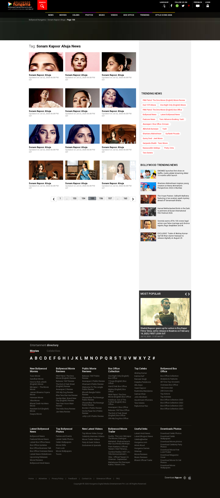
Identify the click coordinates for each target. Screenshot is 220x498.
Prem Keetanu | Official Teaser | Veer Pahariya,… (118, 447)
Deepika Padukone (142, 382)
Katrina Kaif (139, 376)
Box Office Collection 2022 (171, 403)
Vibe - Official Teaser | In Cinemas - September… (118, 458)
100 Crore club (166, 388)
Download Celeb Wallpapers (167, 437)
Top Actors (165, 394)
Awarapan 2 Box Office (118, 407)
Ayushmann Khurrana (143, 400)
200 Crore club (166, 391)
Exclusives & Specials (91, 445)
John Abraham (140, 397)
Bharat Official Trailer (143, 460)
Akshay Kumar (140, 373)
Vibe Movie (35, 400)
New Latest (92, 428)
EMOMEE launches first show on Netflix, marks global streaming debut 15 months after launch (173, 173)
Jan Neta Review (63, 412)
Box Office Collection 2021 (171, 406)
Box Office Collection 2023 (171, 400)
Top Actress (165, 397)
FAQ (118, 478)
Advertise (43, 478)
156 (101, 198)
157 (110, 198)
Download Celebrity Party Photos (171, 445)
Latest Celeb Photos (64, 439)
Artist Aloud (139, 445)
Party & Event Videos (91, 442)
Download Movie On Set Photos (170, 461)
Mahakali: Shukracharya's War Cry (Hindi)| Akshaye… (119, 442)
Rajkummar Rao (141, 406)
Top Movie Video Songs (92, 433)
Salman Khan (140, 394)
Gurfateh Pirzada (172, 134)
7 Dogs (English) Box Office (117, 382)
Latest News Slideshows (40, 454)
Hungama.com (140, 442)
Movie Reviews (36, 460)
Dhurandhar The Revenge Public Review (93, 398)
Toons (58, 454)
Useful (140, 428)
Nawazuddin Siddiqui (151, 148)
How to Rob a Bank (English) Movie (38, 383)
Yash (165, 129)
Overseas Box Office (169, 385)
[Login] (207, 6)
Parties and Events (64, 436)
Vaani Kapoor (140, 388)
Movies (34, 350)
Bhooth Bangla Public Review (91, 393)
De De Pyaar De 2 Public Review (92, 412)
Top (140, 368)
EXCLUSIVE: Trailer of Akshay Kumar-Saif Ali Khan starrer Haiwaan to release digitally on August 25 (173, 235)
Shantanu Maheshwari (152, 134)
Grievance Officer (103, 478)
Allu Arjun (138, 385)
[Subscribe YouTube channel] (189, 6)
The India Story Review (65, 409)
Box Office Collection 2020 (171, 409)
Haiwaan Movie (36, 397)
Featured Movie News (39, 439)
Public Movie (89, 370)
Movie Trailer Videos (91, 439)
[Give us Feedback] (197, 6)
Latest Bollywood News (170, 115)
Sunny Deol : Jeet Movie (153, 138)
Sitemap (138, 451)
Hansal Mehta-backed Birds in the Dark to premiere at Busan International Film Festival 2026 (174, 210)
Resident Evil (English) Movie (39, 410)
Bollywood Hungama (37, 20)
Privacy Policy (57, 478)
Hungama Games (141, 448)
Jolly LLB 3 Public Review (93, 416)
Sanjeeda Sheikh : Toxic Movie (155, 143)
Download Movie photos (171, 441)
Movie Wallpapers (64, 451)
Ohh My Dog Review (64, 392)
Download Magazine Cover (169, 456)
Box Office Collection (169, 376)
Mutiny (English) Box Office (117, 390)
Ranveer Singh (140, 379)
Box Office (114, 370)
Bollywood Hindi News (40, 463)
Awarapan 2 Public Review (93, 381)
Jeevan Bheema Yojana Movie (40, 393)
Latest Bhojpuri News (143, 436)
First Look (60, 448)
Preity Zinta (169, 148)
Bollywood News (149, 115)
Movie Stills (61, 445)
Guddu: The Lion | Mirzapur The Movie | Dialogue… (119, 437)
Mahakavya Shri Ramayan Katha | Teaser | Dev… (119, 463)
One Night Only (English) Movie (173, 105)
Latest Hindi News (142, 433)
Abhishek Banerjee (150, 129)
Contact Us (86, 478)
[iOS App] (189, 478)
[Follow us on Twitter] (183, 6)
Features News (149, 119)
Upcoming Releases (38, 457)
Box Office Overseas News (41, 451)
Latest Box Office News (40, 442)
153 (74, 198)
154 (83, 198)
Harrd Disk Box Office (117, 386)
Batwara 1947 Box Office (118, 410)
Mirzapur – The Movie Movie (39, 388)
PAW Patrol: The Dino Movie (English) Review (66, 377)
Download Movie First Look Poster (169, 451)
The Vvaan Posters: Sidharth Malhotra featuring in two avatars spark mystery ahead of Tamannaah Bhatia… (173, 198)
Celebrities (53, 350)
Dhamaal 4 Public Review (93, 384)
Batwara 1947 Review (65, 381)
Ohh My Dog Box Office (118, 418)
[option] (165, 317)
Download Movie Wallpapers (167, 466)
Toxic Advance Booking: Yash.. (172, 119)
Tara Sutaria (148, 153)
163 (125, 198)
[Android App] (184, 478)
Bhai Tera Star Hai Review (67, 395)
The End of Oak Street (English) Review (65, 385)
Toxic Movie (35, 376)
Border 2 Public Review (92, 408)
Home (31, 478)
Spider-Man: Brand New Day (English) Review (66, 399)
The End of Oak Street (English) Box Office (117, 414)
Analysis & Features (168, 379)
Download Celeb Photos (170, 433)
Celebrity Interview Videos (93, 436)
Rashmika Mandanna (143, 391)
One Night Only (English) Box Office (118, 377)
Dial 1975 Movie (149, 105)
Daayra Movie (36, 414)
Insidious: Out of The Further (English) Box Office (117, 402)
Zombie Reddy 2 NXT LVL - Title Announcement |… (119, 453)
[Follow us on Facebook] (171, 5)
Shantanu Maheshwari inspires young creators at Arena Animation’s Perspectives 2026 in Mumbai (173, 185)
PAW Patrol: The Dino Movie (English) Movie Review (164, 100)
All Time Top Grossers (169, 382)
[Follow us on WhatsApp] (177, 6)
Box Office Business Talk (40, 448)
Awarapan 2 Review (64, 389)
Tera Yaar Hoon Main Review (65, 404)
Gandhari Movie (36, 379)
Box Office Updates (38, 445)
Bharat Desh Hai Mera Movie (39, 404)
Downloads (170, 428)
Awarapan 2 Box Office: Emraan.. (156, 124)
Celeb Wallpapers (63, 442)
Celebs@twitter (141, 439)
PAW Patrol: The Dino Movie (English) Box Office (162, 110)
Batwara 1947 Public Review (91, 377)
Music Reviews (140, 457)
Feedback (72, 478)
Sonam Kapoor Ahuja (56, 20)
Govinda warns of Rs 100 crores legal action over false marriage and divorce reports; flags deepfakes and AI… (174, 223)
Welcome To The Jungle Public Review (92, 388)
